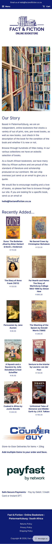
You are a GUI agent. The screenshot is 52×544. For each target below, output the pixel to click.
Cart (48, 6)
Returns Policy (26, 524)
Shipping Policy (26, 531)
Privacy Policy (26, 527)
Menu (7, 6)
